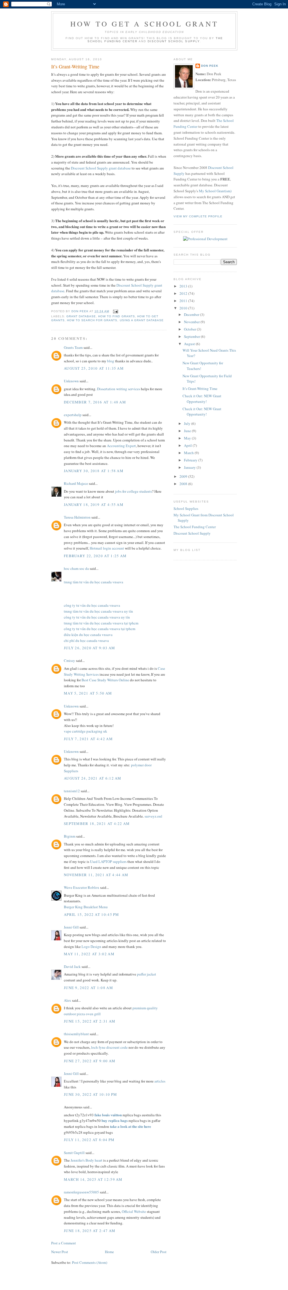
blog (110, 360)
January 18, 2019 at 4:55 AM (93, 504)
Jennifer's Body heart (86, 1160)
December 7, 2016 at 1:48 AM (95, 402)
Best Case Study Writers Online (106, 679)
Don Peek (209, 65)
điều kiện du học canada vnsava (88, 634)
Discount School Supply (174, 41)
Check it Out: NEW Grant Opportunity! (202, 398)
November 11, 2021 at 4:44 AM (96, 874)
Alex (67, 1000)
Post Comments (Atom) (89, 1262)
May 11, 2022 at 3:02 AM (89, 953)
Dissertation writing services (118, 388)
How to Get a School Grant (144, 23)
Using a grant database (142, 320)
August (190, 343)
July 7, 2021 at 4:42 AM (88, 738)
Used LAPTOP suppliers (108, 861)
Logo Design (91, 946)
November (192, 321)
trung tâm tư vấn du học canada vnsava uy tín (98, 611)
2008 (183, 483)
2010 (183, 308)
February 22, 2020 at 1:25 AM (95, 555)
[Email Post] (115, 311)
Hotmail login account (107, 548)
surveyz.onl (153, 816)
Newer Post (59, 1251)
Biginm (69, 836)
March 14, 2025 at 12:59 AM (93, 1179)
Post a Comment (63, 1243)
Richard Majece (76, 483)
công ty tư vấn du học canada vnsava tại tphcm (99, 628)
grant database (81, 316)
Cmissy (69, 660)
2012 (183, 293)
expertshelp (73, 414)
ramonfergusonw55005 (81, 1192)
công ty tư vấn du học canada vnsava (92, 605)
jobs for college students (133, 491)
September (192, 336)
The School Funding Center (195, 526)
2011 (183, 300)
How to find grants (116, 316)
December (192, 314)
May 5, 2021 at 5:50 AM (88, 693)
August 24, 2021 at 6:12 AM (93, 778)
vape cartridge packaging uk (85, 731)
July (187, 423)
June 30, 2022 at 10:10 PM (90, 1094)
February (191, 460)
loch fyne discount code (109, 1047)
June (188, 430)
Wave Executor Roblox (81, 887)
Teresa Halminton (77, 517)
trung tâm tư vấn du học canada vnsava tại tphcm (101, 623)
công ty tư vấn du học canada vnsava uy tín (97, 617)
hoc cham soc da (76, 568)
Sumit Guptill (74, 1152)
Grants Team (73, 347)
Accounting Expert (121, 445)
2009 (183, 476)
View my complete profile (198, 216)
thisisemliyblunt (76, 1033)
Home (109, 1251)
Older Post (158, 1251)
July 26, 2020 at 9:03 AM (89, 647)
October (190, 329)
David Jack (72, 966)
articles (159, 1081)
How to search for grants (92, 320)
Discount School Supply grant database (101, 168)
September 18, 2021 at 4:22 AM (97, 823)
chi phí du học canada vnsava (86, 640)
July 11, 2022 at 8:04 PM (89, 1139)
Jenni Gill (71, 927)
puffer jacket (146, 974)
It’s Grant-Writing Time (200, 388)
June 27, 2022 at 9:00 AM (89, 1060)
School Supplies (186, 508)
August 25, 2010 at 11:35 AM (94, 368)
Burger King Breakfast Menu (86, 906)
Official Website (134, 1211)
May (188, 438)
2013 (183, 286)
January (190, 467)
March (189, 452)
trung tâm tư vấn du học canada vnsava (93, 581)
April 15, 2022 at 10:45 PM (91, 914)
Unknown (71, 380)
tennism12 (72, 790)
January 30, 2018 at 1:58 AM (93, 470)
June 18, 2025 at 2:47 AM (89, 1230)
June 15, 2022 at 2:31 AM (89, 1021)
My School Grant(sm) (215, 190)
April (188, 445)
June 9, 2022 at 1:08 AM (88, 987)
